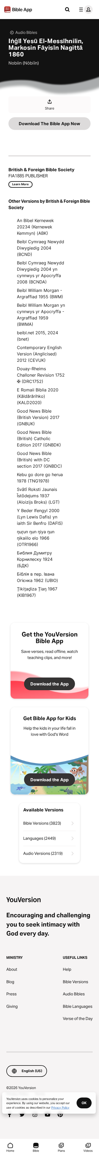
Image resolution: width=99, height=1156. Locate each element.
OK (84, 1103)
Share (49, 108)
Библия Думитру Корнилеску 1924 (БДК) (35, 559)
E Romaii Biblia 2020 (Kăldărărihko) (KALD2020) (37, 396)
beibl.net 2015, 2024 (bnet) (37, 336)
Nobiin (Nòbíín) (23, 63)
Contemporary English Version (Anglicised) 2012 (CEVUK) (39, 354)
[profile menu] (85, 9)
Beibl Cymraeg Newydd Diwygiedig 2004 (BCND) (40, 248)
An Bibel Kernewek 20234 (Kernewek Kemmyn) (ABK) (35, 227)
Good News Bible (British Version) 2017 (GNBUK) (38, 417)
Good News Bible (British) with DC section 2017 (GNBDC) (39, 460)
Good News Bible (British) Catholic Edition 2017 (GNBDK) (39, 439)
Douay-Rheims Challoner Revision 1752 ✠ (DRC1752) (41, 375)
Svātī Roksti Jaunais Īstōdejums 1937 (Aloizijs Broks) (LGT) (38, 496)
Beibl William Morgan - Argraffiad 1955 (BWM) (40, 293)
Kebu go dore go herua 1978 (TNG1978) (40, 478)
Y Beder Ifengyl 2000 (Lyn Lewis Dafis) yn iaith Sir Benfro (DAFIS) (40, 517)
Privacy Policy (60, 1107)
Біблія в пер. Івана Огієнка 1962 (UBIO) (37, 577)
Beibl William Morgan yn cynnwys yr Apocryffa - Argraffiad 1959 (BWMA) (41, 314)
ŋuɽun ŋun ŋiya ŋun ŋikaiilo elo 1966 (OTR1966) (35, 538)
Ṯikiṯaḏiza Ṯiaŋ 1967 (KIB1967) (37, 592)
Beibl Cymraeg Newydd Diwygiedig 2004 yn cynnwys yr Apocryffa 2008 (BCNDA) (40, 272)
